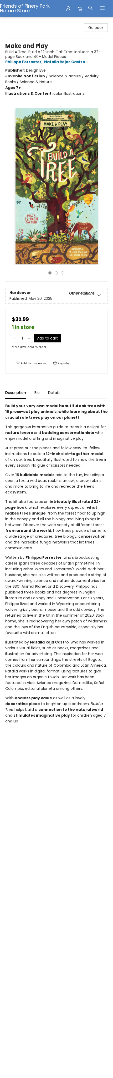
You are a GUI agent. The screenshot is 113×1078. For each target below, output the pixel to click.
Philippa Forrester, (24, 61)
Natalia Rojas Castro (64, 61)
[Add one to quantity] (29, 338)
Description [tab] (15, 392)
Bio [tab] (37, 392)
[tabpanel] (56, 571)
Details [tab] (54, 392)
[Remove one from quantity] (15, 338)
